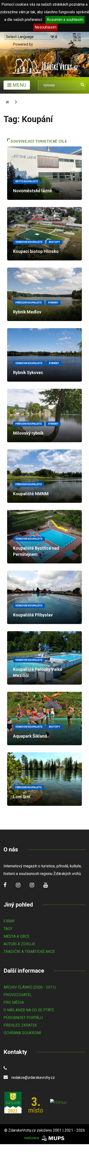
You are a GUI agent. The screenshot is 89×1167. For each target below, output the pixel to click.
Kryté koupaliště (26, 181)
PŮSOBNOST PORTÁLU (23, 1017)
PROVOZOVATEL (18, 995)
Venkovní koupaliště (28, 242)
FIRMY (9, 921)
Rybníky (53, 302)
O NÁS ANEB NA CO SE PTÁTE (29, 1010)
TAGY (8, 929)
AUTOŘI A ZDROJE (19, 944)
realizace (32, 1138)
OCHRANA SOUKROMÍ (22, 1033)
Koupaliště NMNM (31, 493)
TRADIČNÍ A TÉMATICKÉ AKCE (29, 951)
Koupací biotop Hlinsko (36, 251)
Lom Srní (21, 796)
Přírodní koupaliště (28, 302)
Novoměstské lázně (32, 190)
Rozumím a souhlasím (65, 19)
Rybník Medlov (27, 311)
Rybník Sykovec (28, 372)
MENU (18, 85)
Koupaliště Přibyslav (33, 614)
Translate (27, 52)
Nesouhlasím (45, 27)
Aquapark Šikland (30, 736)
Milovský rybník (28, 433)
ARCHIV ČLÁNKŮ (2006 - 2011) (30, 987)
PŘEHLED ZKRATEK (20, 1025)
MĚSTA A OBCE (16, 936)
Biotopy (54, 242)
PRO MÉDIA (14, 1002)
